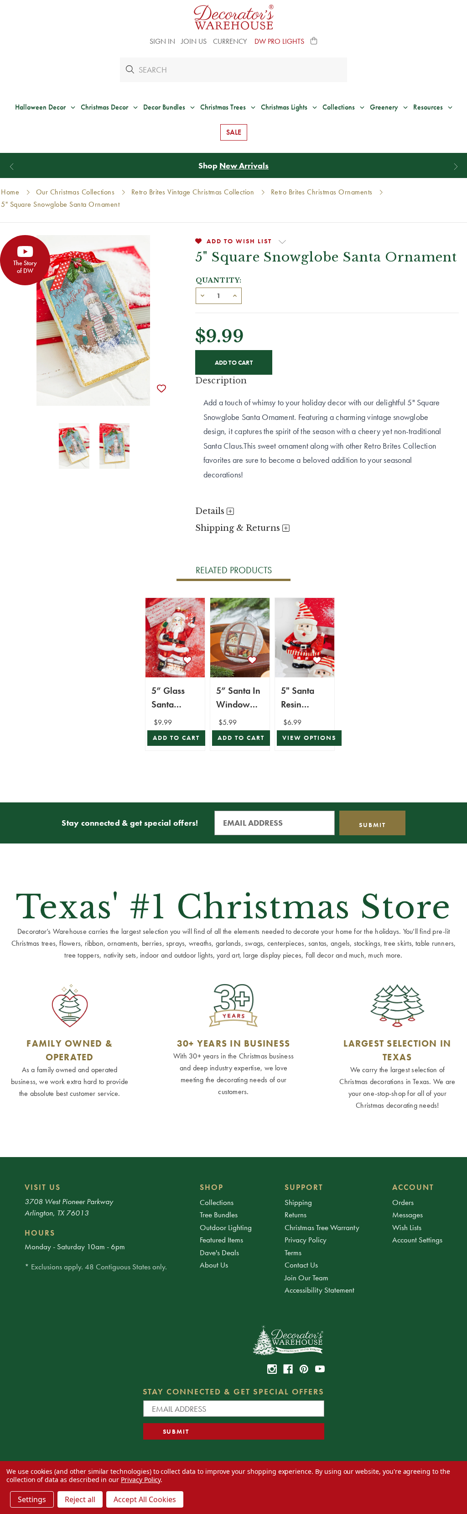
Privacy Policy (306, 1240)
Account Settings (417, 1240)
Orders (403, 1202)
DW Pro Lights (279, 41)
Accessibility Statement (319, 1290)
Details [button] (211, 511)
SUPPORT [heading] (304, 1187)
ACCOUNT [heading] (413, 1187)
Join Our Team (306, 1278)
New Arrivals (244, 165)
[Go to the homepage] (234, 17)
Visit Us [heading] (43, 1187)
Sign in (162, 41)
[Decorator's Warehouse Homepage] (287, 1339)
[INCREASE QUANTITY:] (234, 295)
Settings (32, 1499)
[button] (314, 41)
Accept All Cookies (145, 1499)
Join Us (194, 41)
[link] (272, 1369)
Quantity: (219, 280)
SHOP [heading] (211, 1187)
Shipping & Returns (238, 528)
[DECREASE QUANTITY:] (202, 295)
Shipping (298, 1202)
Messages (407, 1215)
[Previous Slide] (11, 166)
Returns (295, 1215)
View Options (309, 738)
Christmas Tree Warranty (322, 1227)
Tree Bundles (219, 1215)
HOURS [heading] (40, 1233)
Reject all (80, 1499)
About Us (214, 1265)
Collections (217, 1202)
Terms (293, 1252)
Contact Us (301, 1265)
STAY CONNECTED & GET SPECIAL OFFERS (234, 1391)
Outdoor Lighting (226, 1227)
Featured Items (221, 1240)
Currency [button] (231, 41)
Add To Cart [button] (176, 738)
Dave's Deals (219, 1252)
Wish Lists (406, 1227)
